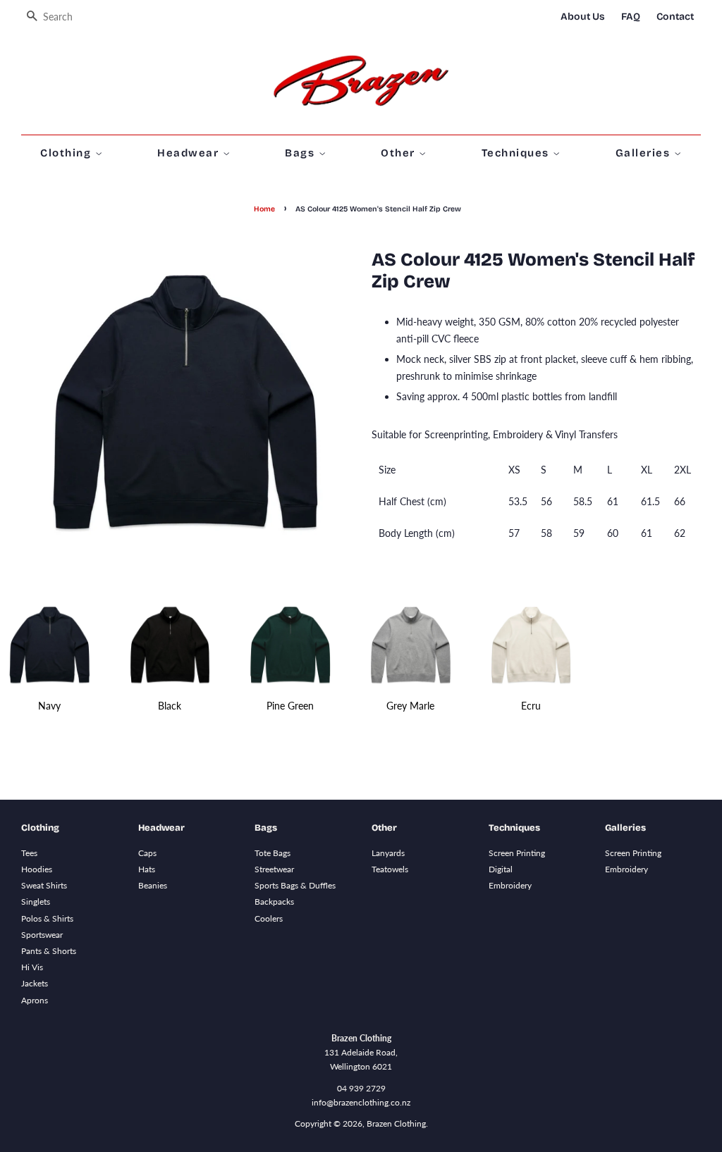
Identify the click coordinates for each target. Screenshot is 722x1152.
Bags (302, 153)
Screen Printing (517, 853)
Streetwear (274, 869)
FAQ (630, 17)
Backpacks (274, 901)
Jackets (34, 983)
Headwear (190, 153)
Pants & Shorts (48, 951)
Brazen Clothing (396, 1123)
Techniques (517, 153)
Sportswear (42, 934)
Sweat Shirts (44, 885)
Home (264, 208)
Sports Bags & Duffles (295, 885)
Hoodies (36, 869)
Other (400, 153)
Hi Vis (32, 967)
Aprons (34, 1000)
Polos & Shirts (47, 918)
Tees (29, 853)
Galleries (645, 153)
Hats (146, 869)
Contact (675, 17)
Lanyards (388, 853)
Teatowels (390, 869)
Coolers (269, 918)
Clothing (67, 153)
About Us (583, 17)
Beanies (152, 885)
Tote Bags (272, 853)
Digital (501, 869)
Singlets (35, 901)
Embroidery (510, 885)
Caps (147, 853)
